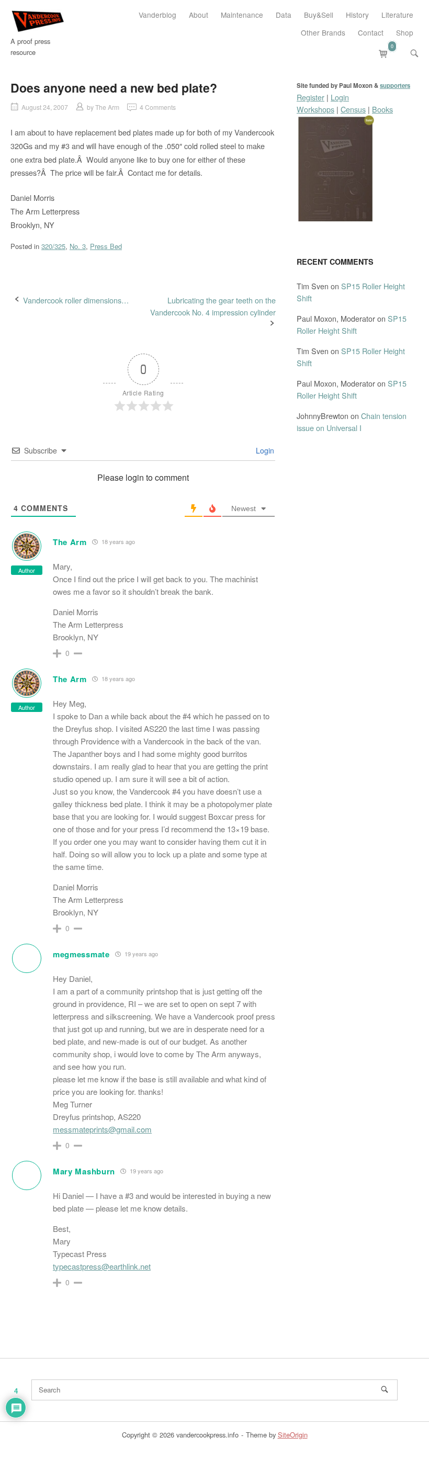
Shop (404, 32)
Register (310, 97)
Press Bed (106, 246)
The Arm (107, 107)
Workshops (315, 109)
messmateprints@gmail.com (102, 1129)
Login (264, 450)
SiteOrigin (293, 1435)
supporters (395, 85)
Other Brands (323, 32)
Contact (370, 32)
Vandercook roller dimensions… (76, 300)
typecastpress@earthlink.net (102, 1266)
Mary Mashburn (84, 1171)
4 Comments (158, 107)
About (198, 14)
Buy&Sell (318, 14)
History (357, 14)
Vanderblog (157, 14)
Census (353, 109)
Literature (397, 14)
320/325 (53, 246)
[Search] (384, 1389)
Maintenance (242, 14)
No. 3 (78, 246)
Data (283, 14)
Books (382, 109)
